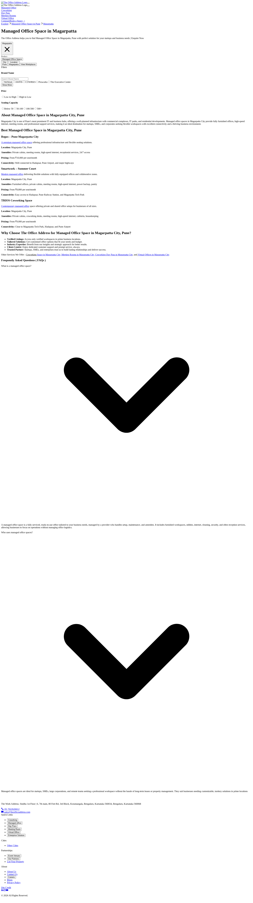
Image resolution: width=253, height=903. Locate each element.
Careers (11, 877)
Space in (41, 254)
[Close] (28, 5)
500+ (39, 108)
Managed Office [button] (8, 7)
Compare (5, 21)
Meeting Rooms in (70, 254)
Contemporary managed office (15, 206)
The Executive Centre (60, 82)
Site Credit (6, 887)
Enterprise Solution (16, 835)
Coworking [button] (6, 10)
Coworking (31, 254)
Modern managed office (12, 174)
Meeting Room (14, 829)
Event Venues (14, 856)
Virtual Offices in (146, 254)
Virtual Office (13, 832)
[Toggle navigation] (28, 3)
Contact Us (12, 874)
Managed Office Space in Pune (25, 24)
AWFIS (18, 82)
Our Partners (13, 859)
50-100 (19, 108)
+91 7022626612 (11, 809)
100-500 (30, 108)
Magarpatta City (53, 254)
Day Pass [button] (5, 13)
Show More (7, 85)
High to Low (25, 97)
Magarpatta (48, 24)
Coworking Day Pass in (106, 254)
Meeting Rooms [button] (8, 15)
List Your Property (15, 861)
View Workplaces (28, 64)
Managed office (14, 823)
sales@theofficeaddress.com (17, 812)
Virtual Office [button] (7, 18)
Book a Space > (17, 21)
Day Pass (12, 826)
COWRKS (30, 82)
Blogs (9, 880)
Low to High (10, 97)
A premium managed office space (16, 142)
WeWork (8, 82)
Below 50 (8, 108)
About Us (11, 871)
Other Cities (12, 845)
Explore (4, 24)
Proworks (43, 82)
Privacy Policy (13, 882)
